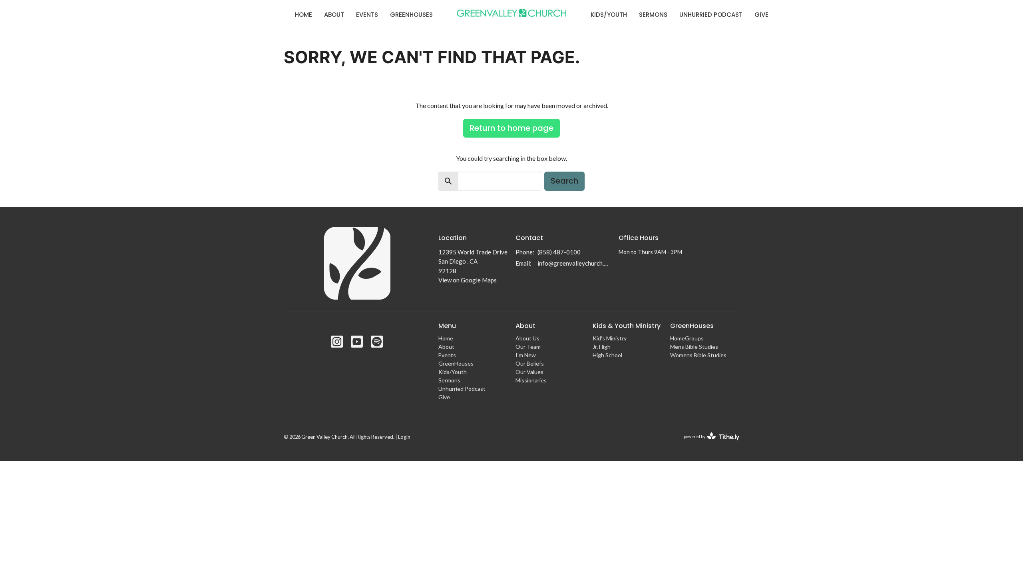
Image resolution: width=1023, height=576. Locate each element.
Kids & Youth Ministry (627, 325)
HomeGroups (687, 338)
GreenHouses (411, 14)
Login (404, 437)
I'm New (525, 355)
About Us (527, 338)
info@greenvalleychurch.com (574, 263)
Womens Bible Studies (698, 355)
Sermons (653, 14)
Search (564, 180)
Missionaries (531, 380)
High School (607, 355)
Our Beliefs (529, 363)
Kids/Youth (609, 14)
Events (367, 14)
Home (303, 14)
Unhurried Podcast (710, 14)
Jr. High (602, 346)
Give (761, 14)
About (334, 14)
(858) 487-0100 (559, 252)
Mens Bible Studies (694, 346)
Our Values (529, 371)
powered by (707, 443)
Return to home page (511, 128)
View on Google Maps (467, 280)
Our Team (528, 346)
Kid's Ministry (610, 338)
